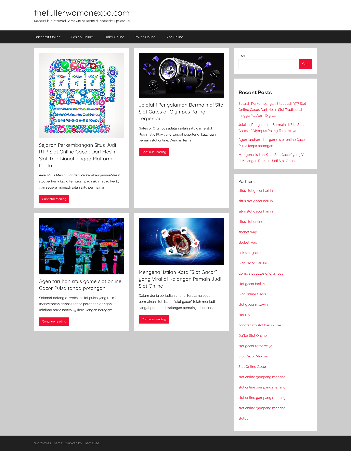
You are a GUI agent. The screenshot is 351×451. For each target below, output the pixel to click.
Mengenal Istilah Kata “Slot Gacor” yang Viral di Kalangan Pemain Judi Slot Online (180, 279)
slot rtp (244, 315)
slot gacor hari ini (251, 284)
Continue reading (54, 199)
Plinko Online (113, 37)
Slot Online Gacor (252, 294)
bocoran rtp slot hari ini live (259, 325)
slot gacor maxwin (253, 304)
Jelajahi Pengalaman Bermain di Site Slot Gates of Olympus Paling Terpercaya (181, 111)
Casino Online (82, 37)
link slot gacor (249, 253)
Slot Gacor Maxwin (253, 356)
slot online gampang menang (262, 377)
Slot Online (174, 37)
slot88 (243, 418)
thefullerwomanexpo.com (82, 13)
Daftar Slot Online (252, 335)
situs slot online (250, 222)
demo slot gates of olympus (260, 273)
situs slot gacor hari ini (256, 191)
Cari (241, 56)
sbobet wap (247, 232)
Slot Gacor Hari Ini (252, 263)
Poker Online (145, 37)
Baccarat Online (48, 37)
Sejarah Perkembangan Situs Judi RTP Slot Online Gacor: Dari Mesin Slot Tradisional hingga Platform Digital (272, 109)
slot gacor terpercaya (255, 346)
